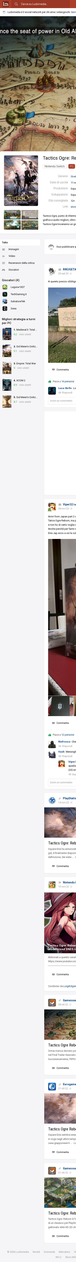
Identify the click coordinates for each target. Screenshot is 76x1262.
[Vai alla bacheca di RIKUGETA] (52, 272)
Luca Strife (65, 388)
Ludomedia (22, 1251)
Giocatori (14, 269)
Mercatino (64, 1251)
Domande (49, 1251)
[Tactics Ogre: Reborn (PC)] (21, 180)
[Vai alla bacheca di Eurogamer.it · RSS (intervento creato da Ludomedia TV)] (52, 1086)
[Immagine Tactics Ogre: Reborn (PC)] (12, 214)
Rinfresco (64, 741)
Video (12, 256)
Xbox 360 (70, 1257)
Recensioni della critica (21, 262)
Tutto (5, 242)
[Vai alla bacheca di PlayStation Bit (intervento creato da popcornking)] (52, 800)
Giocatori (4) (10, 280)
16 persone (67, 381)
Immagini (14, 249)
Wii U (58, 1257)
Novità (36, 1251)
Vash (61, 751)
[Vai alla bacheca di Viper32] (52, 507)
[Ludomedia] (5, 4)
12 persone (67, 734)
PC (71, 166)
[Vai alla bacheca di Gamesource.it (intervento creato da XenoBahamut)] (52, 1003)
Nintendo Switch (55, 166)
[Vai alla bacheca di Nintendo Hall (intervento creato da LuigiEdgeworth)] (52, 885)
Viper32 (68, 504)
